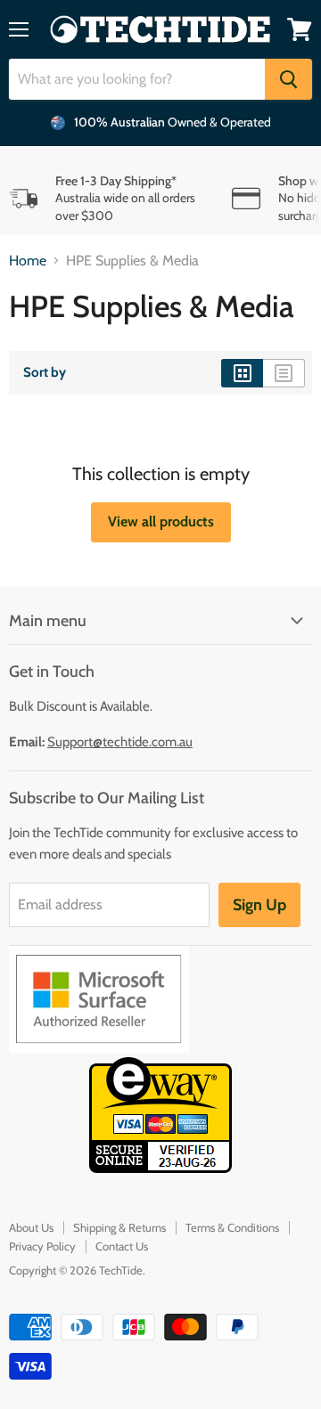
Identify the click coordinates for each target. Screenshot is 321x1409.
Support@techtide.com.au (120, 742)
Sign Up (259, 905)
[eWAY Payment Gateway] (160, 1168)
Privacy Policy (42, 1246)
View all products (161, 521)
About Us (31, 1227)
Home (27, 261)
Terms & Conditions (232, 1227)
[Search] (288, 79)
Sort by (44, 372)
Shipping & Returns (119, 1227)
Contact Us (121, 1246)
